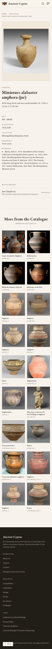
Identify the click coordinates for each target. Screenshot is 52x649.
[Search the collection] (42, 3)
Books (5, 596)
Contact (6, 567)
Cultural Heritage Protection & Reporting (18, 630)
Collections (7, 588)
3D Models (7, 605)
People (5, 592)
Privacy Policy (8, 621)
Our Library (7, 601)
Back (9, 644)
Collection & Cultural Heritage (14, 617)
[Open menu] (48, 3)
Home (4, 14)
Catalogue (13, 14)
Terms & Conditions (10, 626)
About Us (6, 558)
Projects (6, 563)
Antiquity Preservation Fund (14, 571)
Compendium (8, 583)
